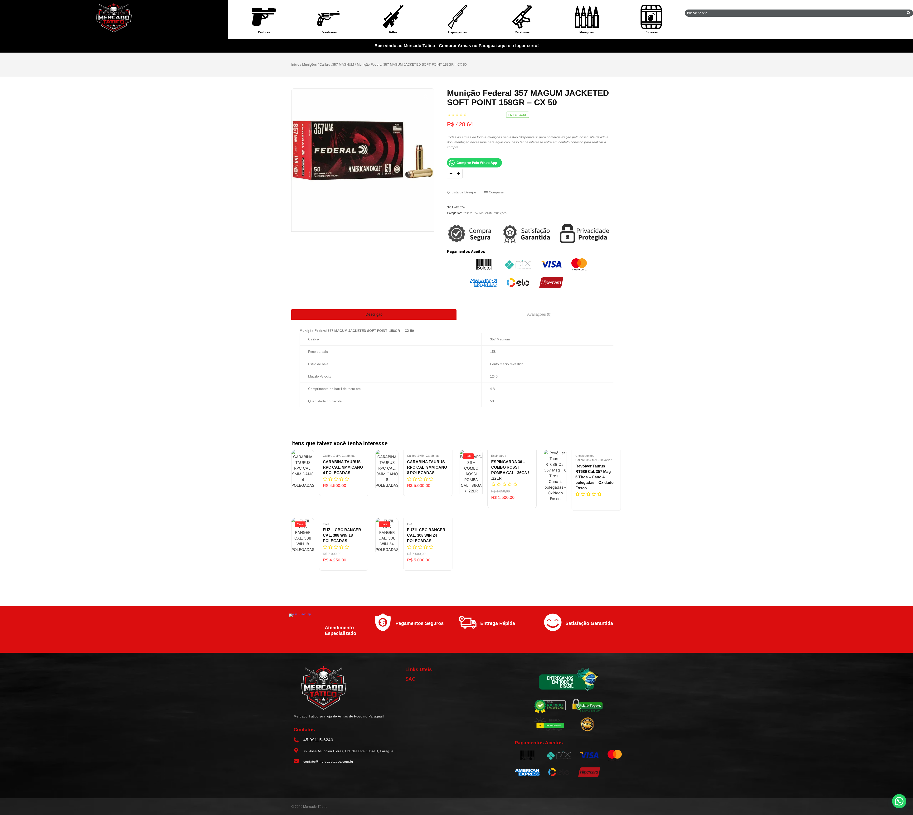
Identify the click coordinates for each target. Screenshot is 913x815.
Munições (586, 32)
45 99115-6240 (318, 739)
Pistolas (264, 32)
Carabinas (522, 32)
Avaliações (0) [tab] (539, 314)
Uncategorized (585, 455)
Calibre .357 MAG (587, 460)
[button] (899, 801)
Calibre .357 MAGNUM (337, 64)
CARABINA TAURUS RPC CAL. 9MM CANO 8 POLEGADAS (427, 467)
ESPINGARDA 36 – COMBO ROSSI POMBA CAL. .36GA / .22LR (510, 470)
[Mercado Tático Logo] (323, 688)
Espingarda (498, 455)
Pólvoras (651, 32)
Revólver (606, 460)
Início (295, 64)
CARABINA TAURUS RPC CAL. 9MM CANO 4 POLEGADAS (343, 467)
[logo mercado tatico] (114, 17)
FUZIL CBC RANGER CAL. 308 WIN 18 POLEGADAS (342, 535)
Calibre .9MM (332, 455)
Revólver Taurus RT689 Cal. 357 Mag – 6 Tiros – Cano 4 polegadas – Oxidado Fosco (594, 477)
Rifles (393, 32)
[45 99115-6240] (296, 740)
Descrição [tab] (374, 314)
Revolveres (329, 32)
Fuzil (326, 523)
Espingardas (457, 32)
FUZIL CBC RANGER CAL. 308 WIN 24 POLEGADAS (426, 535)
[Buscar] (908, 13)
